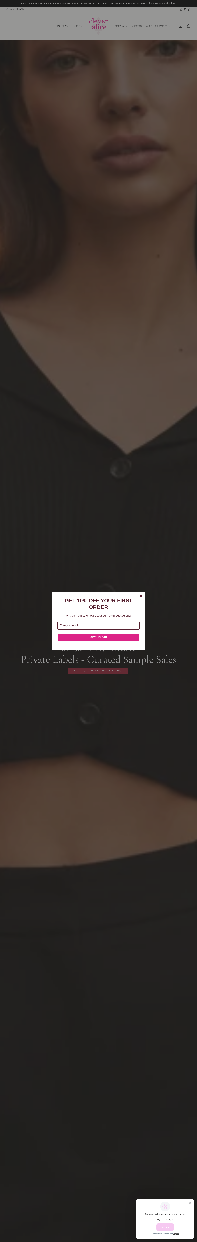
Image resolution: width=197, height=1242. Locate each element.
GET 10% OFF (98, 637)
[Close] (141, 596)
